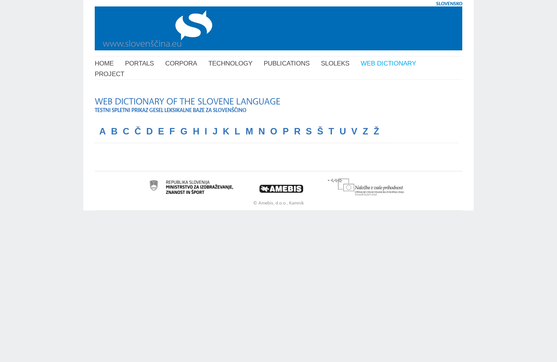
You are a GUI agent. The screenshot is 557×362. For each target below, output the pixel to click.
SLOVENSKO (449, 4)
